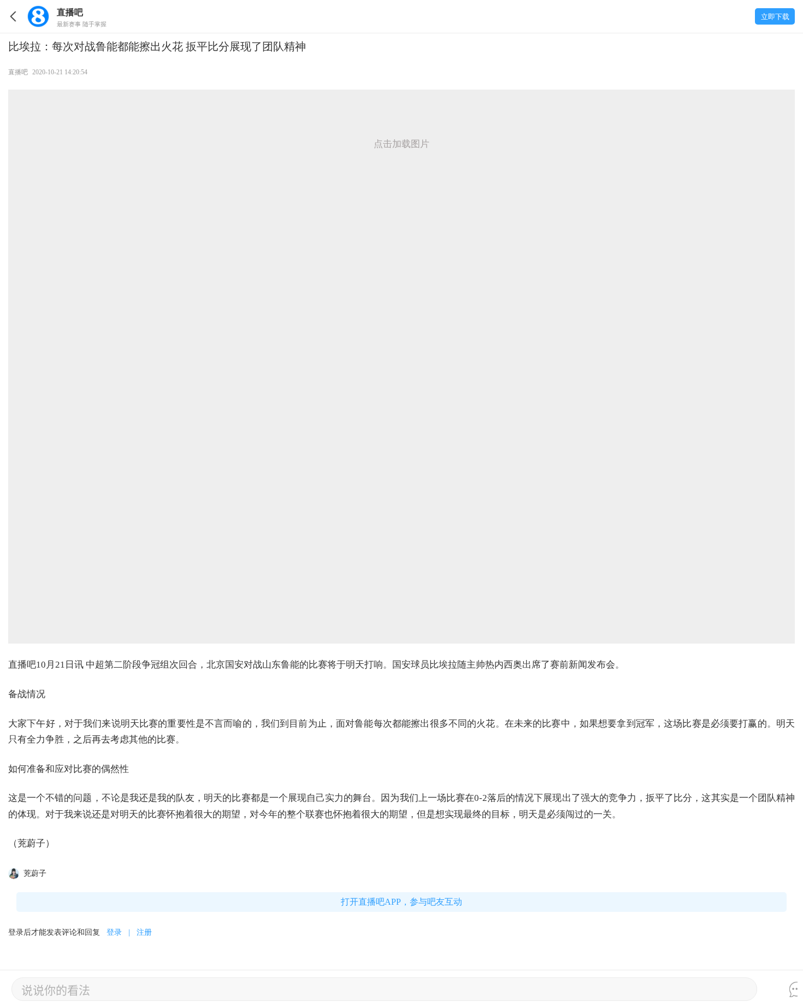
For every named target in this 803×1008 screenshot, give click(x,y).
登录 (114, 932)
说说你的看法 (55, 989)
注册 (144, 932)
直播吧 (18, 72)
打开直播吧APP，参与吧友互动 (401, 901)
